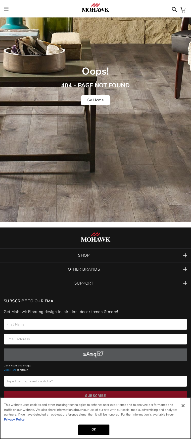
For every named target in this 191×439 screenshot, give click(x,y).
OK (94, 429)
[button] (95, 255)
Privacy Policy (14, 419)
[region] (95, 418)
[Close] (183, 405)
